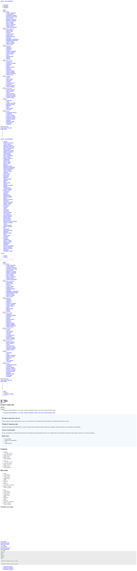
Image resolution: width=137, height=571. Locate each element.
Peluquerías (8, 69)
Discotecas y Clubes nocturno (10, 221)
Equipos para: (9, 35)
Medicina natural (7, 195)
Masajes (8, 65)
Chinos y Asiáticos (10, 52)
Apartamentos (9, 30)
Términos (2, 553)
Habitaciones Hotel (10, 36)
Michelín (8, 58)
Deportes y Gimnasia (11, 63)
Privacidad (2, 551)
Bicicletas (8, 32)
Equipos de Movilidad (8, 168)
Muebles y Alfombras (11, 20)
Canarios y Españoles (11, 51)
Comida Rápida (9, 53)
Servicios (7, 111)
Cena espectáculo (10, 82)
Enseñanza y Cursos (10, 117)
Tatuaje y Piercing (7, 203)
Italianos (8, 57)
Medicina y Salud (10, 104)
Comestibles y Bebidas (11, 15)
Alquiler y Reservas (9, 28)
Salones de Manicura (11, 73)
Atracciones (9, 80)
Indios (7, 55)
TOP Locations (9, 108)
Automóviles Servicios (11, 112)
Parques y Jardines (10, 85)
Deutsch (5, 257)
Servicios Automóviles (8, 245)
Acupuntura (9, 61)
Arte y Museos (9, 79)
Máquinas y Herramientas (9, 167)
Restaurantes (8, 46)
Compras (7, 11)
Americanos (9, 48)
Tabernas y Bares (10, 97)
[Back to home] (7, 1)
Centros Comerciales (11, 13)
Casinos (8, 92)
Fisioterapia (8, 64)
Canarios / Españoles (8, 185)
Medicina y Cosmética (11, 19)
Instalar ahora (4, 129)
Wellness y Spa (9, 74)
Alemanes (8, 47)
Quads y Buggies (10, 41)
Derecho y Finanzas (10, 116)
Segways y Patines (10, 43)
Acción (8, 77)
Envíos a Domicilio (10, 118)
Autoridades (9, 100)
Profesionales (9, 122)
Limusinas (8, 37)
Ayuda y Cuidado (10, 115)
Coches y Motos (10, 14)
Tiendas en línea (10, 25)
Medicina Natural (10, 67)
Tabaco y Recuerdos (10, 24)
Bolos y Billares (9, 91)
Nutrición (8, 68)
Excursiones (8, 76)
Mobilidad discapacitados (12, 40)
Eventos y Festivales (10, 96)
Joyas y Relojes (9, 18)
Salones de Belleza (10, 72)
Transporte (8, 109)
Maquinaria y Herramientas (12, 39)
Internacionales (9, 56)
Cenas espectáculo (7, 214)
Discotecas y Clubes (10, 94)
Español (2, 253)
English (5, 255)
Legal (1, 554)
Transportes (6, 249)
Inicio (4, 10)
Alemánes (5, 180)
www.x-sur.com (7, 458)
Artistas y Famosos (10, 89)
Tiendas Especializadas (11, 27)
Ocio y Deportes (10, 22)
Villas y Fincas (9, 44)
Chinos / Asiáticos (7, 178)
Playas (7, 106)
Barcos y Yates (9, 31)
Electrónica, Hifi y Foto (11, 16)
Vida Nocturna (8, 88)
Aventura (8, 81)
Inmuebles (8, 120)
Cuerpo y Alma (8, 60)
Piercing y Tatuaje (10, 70)
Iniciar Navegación (5, 544)
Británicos (8, 49)
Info (6, 99)
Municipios (8, 105)
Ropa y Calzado (10, 23)
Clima (7, 101)
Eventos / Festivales (7, 222)
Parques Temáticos (10, 86)
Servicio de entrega (7, 189)
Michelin (5, 186)
